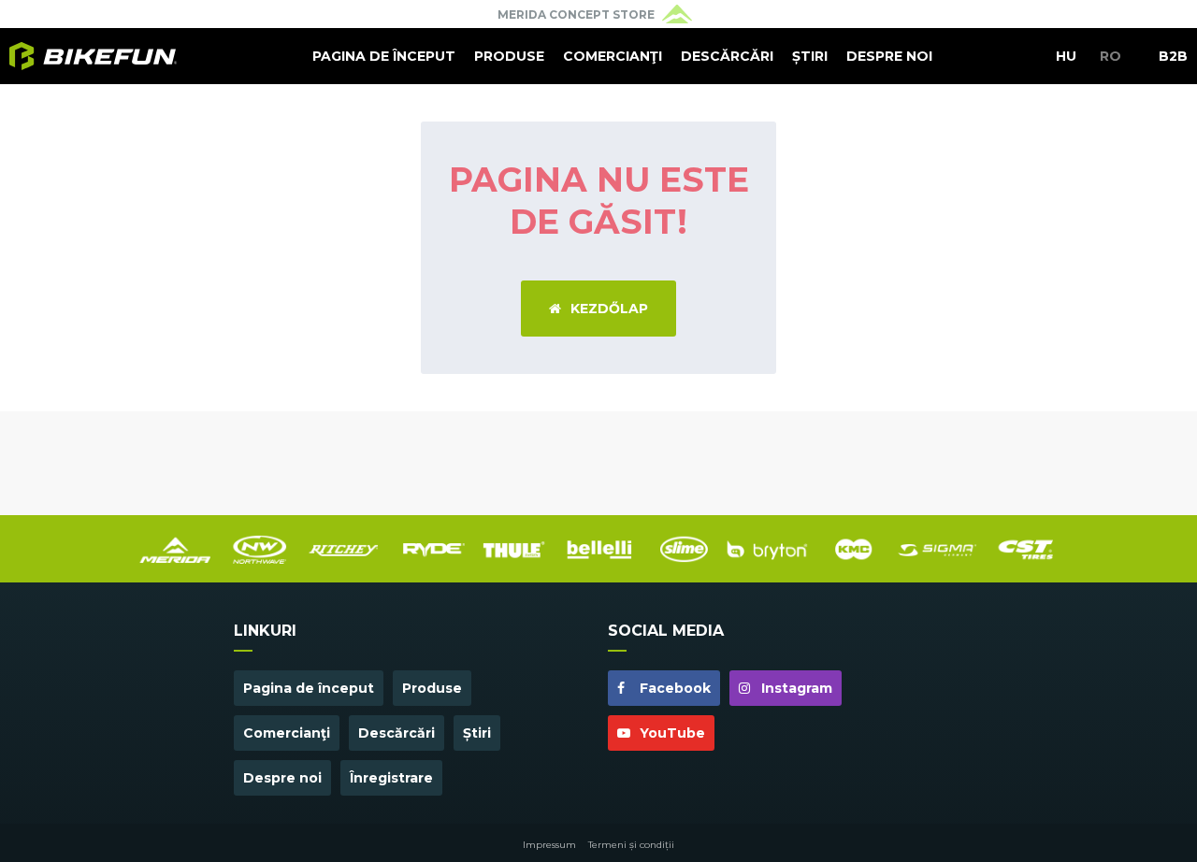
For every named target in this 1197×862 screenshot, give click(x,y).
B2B (1173, 56)
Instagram (794, 688)
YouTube (670, 733)
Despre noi (889, 56)
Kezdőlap (609, 308)
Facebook (673, 688)
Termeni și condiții (631, 845)
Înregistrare (391, 777)
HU (1066, 56)
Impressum (549, 845)
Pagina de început (383, 56)
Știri (810, 56)
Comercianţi (612, 56)
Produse (509, 56)
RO (1110, 56)
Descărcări (727, 56)
